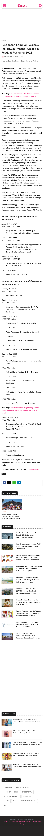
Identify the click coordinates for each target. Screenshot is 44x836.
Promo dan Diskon (11, 792)
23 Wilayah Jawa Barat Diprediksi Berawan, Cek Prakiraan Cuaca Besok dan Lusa (28, 635)
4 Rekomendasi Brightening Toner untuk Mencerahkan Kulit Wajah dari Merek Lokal (20, 410)
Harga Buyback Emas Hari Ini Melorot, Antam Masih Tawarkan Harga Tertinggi (28, 602)
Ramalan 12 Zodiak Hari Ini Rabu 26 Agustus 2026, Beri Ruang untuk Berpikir (27, 765)
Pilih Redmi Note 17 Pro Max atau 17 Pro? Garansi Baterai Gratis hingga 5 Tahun (27, 743)
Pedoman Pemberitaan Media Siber (23, 821)
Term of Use (7, 821)
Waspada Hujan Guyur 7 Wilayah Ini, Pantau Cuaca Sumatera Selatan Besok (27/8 (29, 568)
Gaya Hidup (27, 796)
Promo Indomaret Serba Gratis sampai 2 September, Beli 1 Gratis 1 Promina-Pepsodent (28, 557)
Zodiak (6, 801)
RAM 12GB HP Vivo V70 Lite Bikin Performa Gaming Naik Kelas (24, 732)
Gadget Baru (27, 792)
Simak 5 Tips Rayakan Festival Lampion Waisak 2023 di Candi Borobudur (11, 516)
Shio (14, 801)
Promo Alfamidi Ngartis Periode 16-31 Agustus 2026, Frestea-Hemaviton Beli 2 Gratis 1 (28, 613)
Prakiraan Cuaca (22, 788)
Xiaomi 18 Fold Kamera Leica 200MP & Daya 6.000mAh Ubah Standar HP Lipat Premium (26, 722)
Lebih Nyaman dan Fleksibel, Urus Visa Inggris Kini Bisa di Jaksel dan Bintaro (27, 624)
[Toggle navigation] (4, 5)
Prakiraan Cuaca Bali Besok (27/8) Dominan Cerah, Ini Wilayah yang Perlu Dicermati (27, 591)
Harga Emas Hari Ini (11, 796)
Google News (33, 469)
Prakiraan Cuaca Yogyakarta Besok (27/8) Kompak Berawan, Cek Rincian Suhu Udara (28, 579)
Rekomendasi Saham (28, 801)
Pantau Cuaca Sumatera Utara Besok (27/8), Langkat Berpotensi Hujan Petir (28, 535)
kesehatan (8, 788)
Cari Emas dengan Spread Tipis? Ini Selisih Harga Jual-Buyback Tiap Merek (28, 546)
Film (5, 805)
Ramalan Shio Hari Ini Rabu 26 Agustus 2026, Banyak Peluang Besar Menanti (26, 754)
